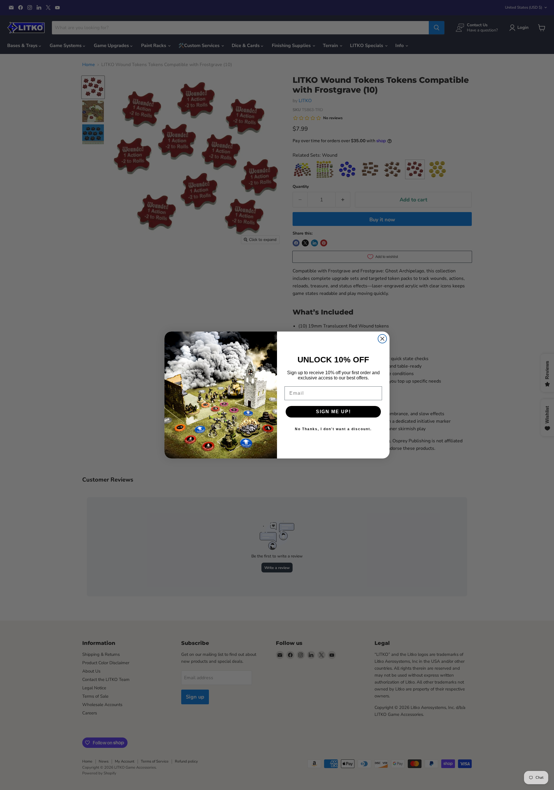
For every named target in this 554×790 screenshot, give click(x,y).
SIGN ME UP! (333, 411)
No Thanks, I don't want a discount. (333, 429)
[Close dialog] (382, 338)
